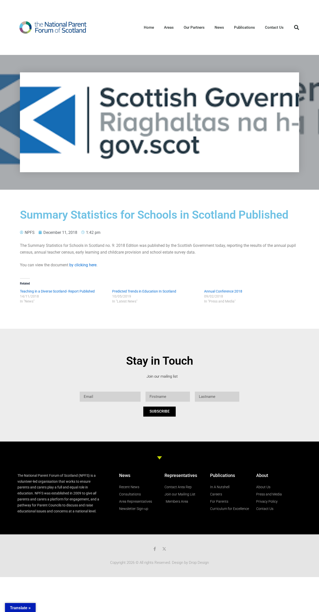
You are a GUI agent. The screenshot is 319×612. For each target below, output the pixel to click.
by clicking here (82, 265)
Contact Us (274, 27)
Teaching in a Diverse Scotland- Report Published (57, 291)
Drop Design (199, 562)
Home (149, 27)
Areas (169, 27)
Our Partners (194, 27)
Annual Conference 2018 (223, 291)
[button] (297, 27)
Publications (244, 27)
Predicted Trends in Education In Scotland (144, 291)
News (219, 27)
